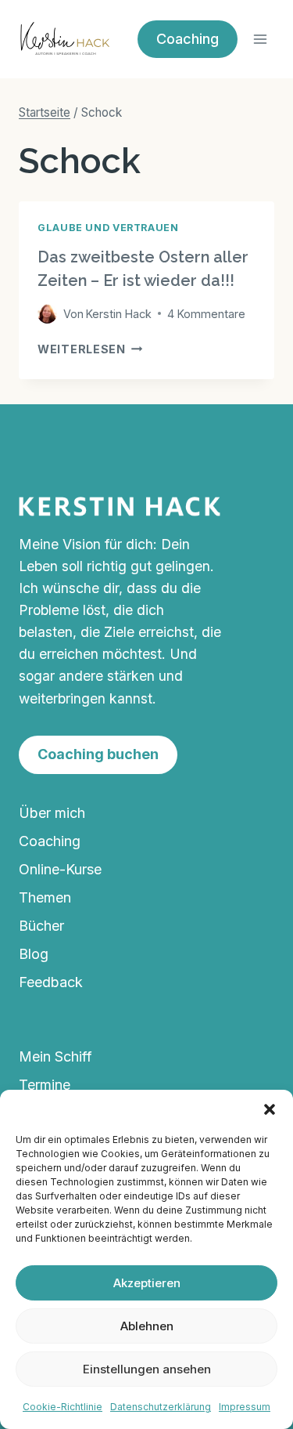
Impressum (244, 1407)
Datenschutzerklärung (160, 1407)
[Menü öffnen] (259, 39)
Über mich (52, 813)
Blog (33, 954)
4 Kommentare (206, 313)
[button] (269, 1109)
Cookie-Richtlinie (62, 1407)
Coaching (49, 841)
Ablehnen (146, 1326)
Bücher (41, 925)
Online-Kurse (60, 869)
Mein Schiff (55, 1056)
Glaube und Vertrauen (108, 227)
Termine (44, 1084)
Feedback (51, 982)
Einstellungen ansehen (147, 1369)
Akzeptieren (146, 1282)
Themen (45, 897)
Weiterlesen (90, 349)
